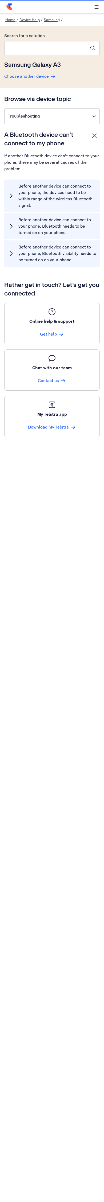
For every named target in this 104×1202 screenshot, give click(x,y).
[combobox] (45, 48)
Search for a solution (24, 35)
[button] (52, 116)
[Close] (94, 135)
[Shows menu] (96, 7)
